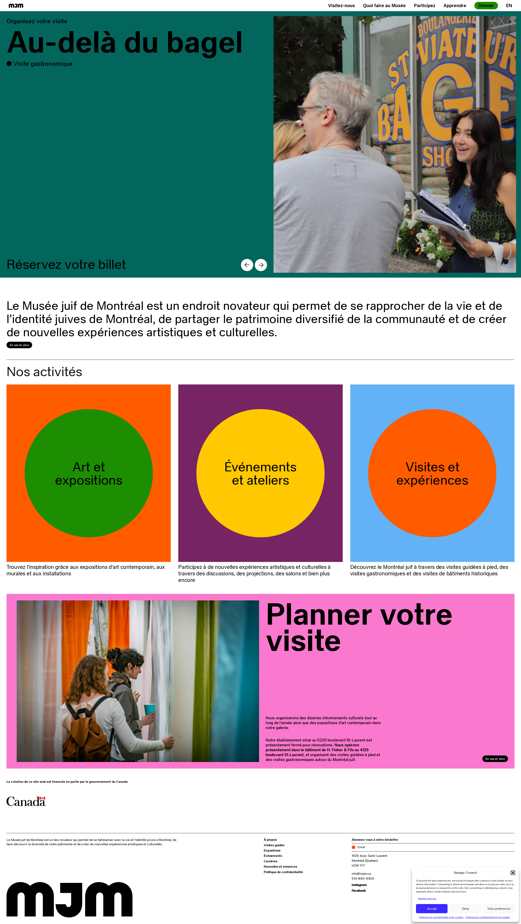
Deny (465, 908)
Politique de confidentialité (283, 872)
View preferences (499, 908)
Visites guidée (274, 845)
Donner (486, 5)
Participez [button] (424, 5)
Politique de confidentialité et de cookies (441, 917)
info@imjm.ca (361, 873)
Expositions (272, 850)
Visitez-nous (341, 5)
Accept (432, 908)
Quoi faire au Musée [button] (384, 5)
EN (509, 5)
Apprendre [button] (454, 5)
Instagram (359, 885)
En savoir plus (19, 345)
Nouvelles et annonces (280, 866)
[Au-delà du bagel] (260, 144)
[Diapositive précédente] (247, 265)
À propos (270, 840)
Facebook (359, 890)
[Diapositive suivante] (261, 265)
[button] (513, 873)
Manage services (427, 898)
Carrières (270, 861)
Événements (273, 856)
